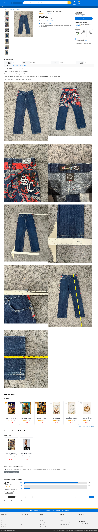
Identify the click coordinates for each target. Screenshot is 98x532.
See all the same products (88, 463)
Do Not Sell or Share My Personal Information (74, 530)
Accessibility (42, 522)
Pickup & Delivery (34, 7)
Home (5, 9)
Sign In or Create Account (36, 510)
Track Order (57, 510)
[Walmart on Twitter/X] (83, 524)
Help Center (48, 510)
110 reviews (49, 13)
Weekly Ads (66, 510)
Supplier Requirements (6, 526)
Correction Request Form (11, 472)
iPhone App (81, 517)
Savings (17, 7)
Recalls (41, 520)
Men (8, 9)
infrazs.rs (50, 23)
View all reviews (9, 492)
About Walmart (4, 517)
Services (12, 7)
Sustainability (4, 524)
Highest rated (20, 497)
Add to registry (88, 43)
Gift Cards (23, 524)
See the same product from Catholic (86, 426)
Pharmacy (42, 7)
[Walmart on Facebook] (80, 524)
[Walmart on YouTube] (85, 524)
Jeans (11, 9)
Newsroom (3, 520)
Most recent (11, 497)
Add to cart (84, 18)
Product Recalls (43, 524)
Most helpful (28, 497)
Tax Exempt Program (44, 526)
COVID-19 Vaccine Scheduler (46, 517)
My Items (52, 7)
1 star (22, 488)
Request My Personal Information (66, 522)
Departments (6, 7)
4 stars (21, 483)
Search (91, 497)
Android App (81, 519)
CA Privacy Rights (63, 520)
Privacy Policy (63, 519)
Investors (3, 522)
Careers (47, 7)
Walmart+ (23, 522)
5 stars (21, 482)
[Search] (70, 2)
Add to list (79, 43)
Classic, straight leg (16, 9)
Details (85, 40)
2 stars (21, 487)
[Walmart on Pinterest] (88, 524)
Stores (22, 519)
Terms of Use (62, 517)
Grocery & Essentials (25, 7)
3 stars (21, 485)
